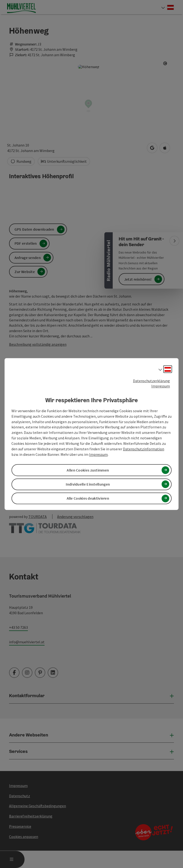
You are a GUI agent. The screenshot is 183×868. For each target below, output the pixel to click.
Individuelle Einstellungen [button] (88, 484)
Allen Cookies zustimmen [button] (88, 470)
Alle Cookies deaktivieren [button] (88, 498)
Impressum (160, 386)
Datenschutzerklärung (151, 380)
